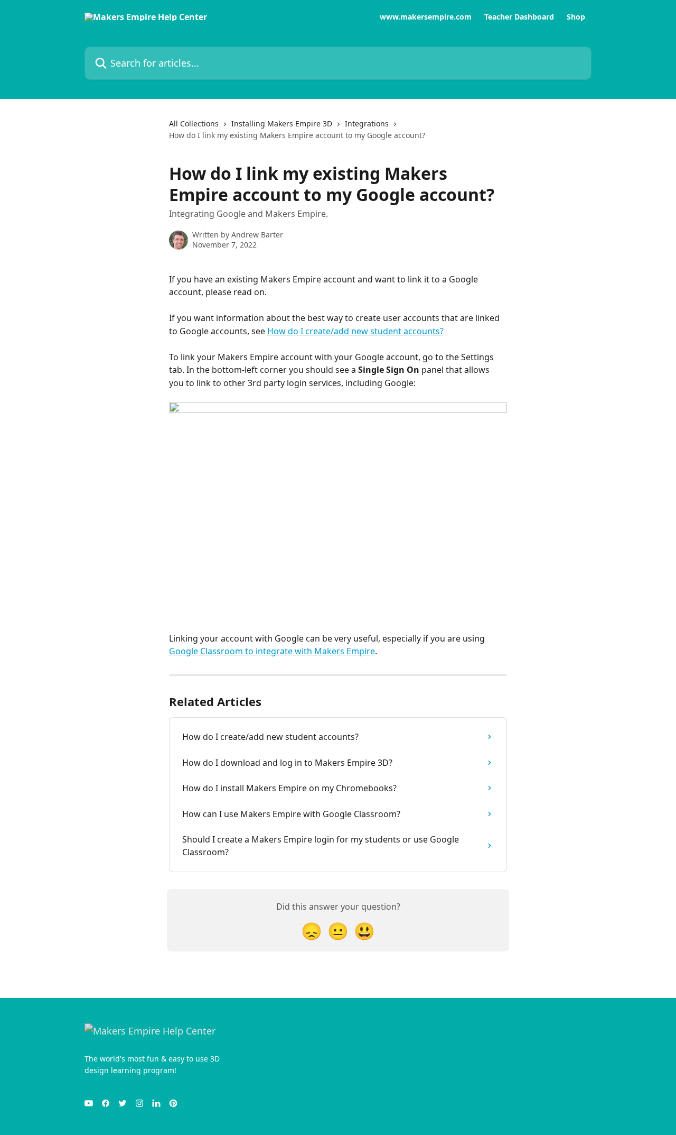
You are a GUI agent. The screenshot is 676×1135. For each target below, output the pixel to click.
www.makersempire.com (426, 17)
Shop (576, 17)
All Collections (194, 123)
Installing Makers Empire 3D (281, 123)
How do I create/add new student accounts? (355, 331)
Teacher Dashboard (519, 17)
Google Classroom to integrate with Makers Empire (272, 651)
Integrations (367, 123)
